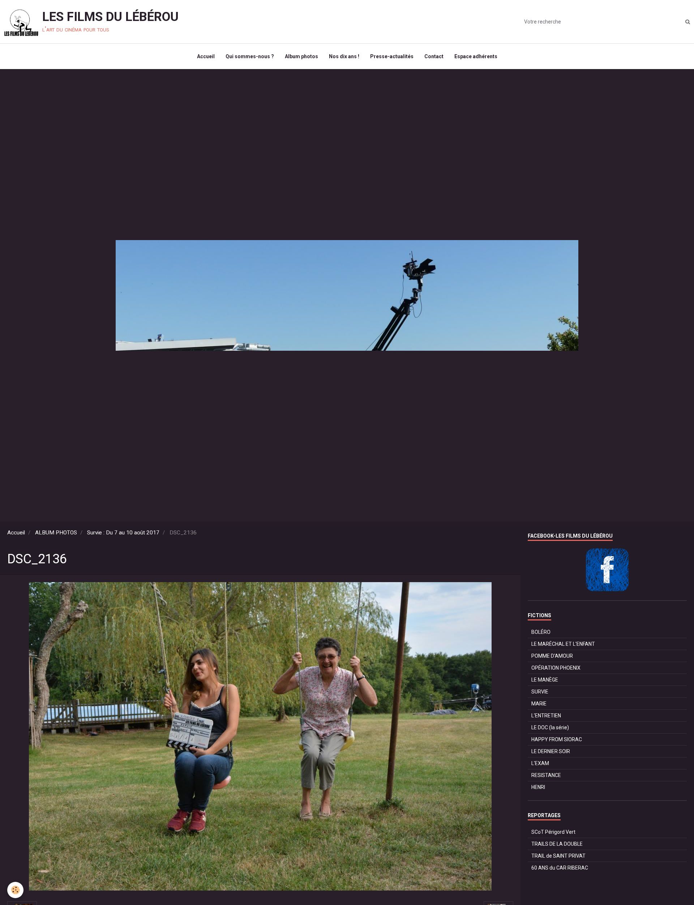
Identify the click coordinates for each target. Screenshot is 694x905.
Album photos (301, 56)
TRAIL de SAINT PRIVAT (558, 856)
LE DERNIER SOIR (550, 751)
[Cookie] (15, 890)
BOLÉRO (541, 632)
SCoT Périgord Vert (553, 832)
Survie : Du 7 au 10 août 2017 (123, 532)
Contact (434, 56)
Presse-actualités (392, 56)
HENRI (538, 787)
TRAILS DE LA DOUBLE (557, 844)
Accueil (206, 56)
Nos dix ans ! (344, 56)
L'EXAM (540, 763)
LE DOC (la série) (550, 727)
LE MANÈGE (544, 680)
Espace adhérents (475, 56)
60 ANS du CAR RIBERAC (559, 868)
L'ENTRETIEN (546, 715)
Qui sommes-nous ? (250, 56)
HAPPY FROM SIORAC (556, 739)
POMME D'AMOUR (552, 656)
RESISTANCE (546, 775)
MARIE (539, 704)
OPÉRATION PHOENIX (556, 668)
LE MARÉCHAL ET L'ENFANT (563, 644)
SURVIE (539, 692)
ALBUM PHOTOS (56, 532)
